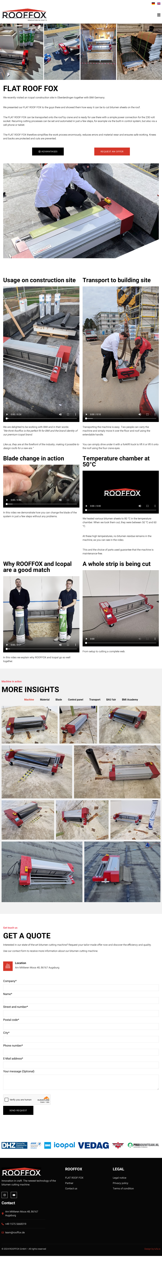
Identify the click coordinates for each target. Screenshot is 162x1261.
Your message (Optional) (18, 1071)
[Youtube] (14, 1195)
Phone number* (13, 1046)
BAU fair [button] (111, 699)
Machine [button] (29, 699)
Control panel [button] (75, 699)
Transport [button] (94, 699)
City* (6, 1033)
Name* (7, 994)
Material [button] (45, 699)
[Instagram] (5, 1195)
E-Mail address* (13, 1059)
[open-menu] (158, 15)
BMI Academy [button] (130, 699)
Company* (10, 981)
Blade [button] (59, 699)
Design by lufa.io (152, 1249)
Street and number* (15, 1007)
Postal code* (11, 1020)
